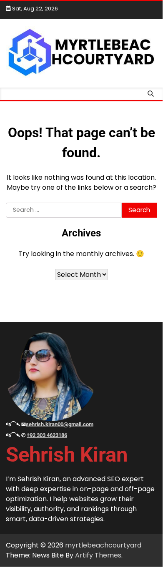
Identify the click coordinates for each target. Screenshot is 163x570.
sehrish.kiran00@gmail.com (59, 424)
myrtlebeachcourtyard (103, 545)
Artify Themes (98, 555)
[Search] (150, 94)
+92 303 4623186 (47, 435)
